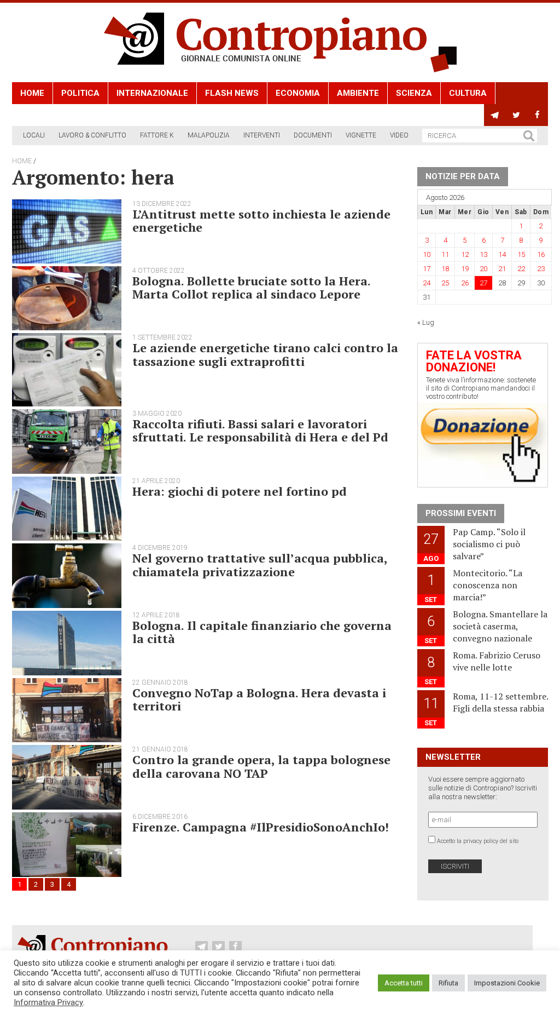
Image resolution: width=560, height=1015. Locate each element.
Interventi (261, 135)
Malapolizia (209, 135)
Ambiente (358, 93)
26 (465, 283)
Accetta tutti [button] (403, 983)
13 (483, 254)
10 (426, 254)
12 (465, 254)
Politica (80, 93)
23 (541, 269)
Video (399, 135)
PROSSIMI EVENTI (460, 513)
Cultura (468, 93)
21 (502, 269)
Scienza (414, 93)
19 (465, 269)
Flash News (232, 93)
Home (32, 93)
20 (483, 269)
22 (521, 269)
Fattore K (157, 135)
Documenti (313, 135)
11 (445, 254)
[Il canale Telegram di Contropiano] (494, 115)
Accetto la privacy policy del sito (477, 841)
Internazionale (152, 93)
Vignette (361, 135)
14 (502, 254)
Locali (34, 135)
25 (445, 283)
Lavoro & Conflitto (92, 135)
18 (445, 269)
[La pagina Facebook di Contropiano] (537, 115)
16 (541, 254)
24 (426, 283)
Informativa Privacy (48, 1002)
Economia (298, 93)
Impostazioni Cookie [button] (507, 983)
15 (521, 254)
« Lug (425, 322)
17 (426, 269)
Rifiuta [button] (448, 983)
